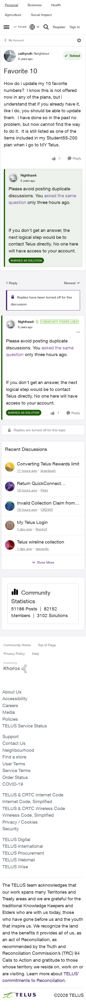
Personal (11, 5)
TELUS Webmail (18, 859)
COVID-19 (12, 784)
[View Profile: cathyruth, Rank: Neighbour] (10, 56)
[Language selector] (34, 27)
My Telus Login (32, 522)
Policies (10, 719)
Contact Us (14, 743)
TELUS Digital (16, 839)
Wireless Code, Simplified (28, 815)
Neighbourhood (18, 750)
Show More (45, 562)
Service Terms (16, 770)
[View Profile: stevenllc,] (10, 545)
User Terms (13, 763)
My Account (16, 40)
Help (35, 653)
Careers (10, 705)
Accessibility (14, 698)
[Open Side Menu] (6, 27)
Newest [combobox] (72, 283)
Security (10, 828)
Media (8, 712)
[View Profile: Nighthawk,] (13, 178)
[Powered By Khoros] (43, 667)
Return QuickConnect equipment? (39, 483)
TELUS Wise (15, 866)
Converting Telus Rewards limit (48, 463)
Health (56, 5)
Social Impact (41, 15)
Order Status (15, 777)
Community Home (17, 645)
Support (10, 736)
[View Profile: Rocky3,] (10, 525)
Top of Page (47, 645)
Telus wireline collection (40, 541)
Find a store (14, 756)
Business (35, 5)
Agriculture (13, 15)
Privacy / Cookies (20, 822)
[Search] (46, 27)
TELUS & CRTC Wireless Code (33, 808)
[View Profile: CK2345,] (10, 506)
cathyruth (25, 53)
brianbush (48, 471)
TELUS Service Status (24, 725)
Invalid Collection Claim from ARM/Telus (46, 503)
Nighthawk (29, 175)
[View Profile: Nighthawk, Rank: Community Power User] (11, 324)
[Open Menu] (79, 40)
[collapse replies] (43, 317)
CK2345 (47, 509)
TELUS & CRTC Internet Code (32, 794)
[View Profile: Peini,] (10, 486)
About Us (12, 691)
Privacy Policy (14, 653)
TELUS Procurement (23, 853)
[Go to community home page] (20, 27)
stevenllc (42, 549)
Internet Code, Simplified (27, 801)
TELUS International (22, 846)
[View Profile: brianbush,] (10, 467)
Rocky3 (41, 529)
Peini (44, 490)
